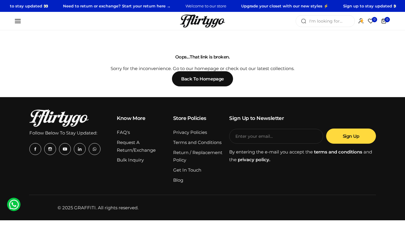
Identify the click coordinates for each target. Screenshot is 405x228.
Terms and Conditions (197, 142)
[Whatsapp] (95, 149)
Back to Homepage (202, 79)
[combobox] (325, 21)
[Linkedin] (80, 149)
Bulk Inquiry (130, 160)
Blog (178, 180)
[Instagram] (50, 149)
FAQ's (123, 132)
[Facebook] (35, 149)
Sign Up (351, 136)
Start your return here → (142, 6)
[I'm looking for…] (303, 21)
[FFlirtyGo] (202, 21)
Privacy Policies (190, 132)
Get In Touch (187, 170)
